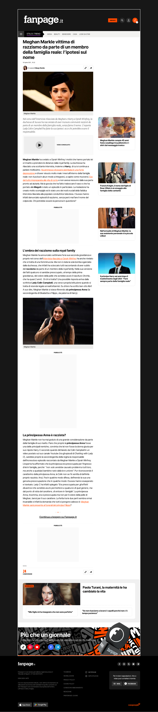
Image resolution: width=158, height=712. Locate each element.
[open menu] (21, 34)
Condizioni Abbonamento (73, 688)
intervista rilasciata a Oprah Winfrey (59, 258)
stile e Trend (33, 34)
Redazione (67, 692)
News (25, 566)
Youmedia (67, 672)
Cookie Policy (69, 684)
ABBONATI (113, 20)
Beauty (57, 34)
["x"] (44, 647)
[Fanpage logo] (40, 20)
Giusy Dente (40, 68)
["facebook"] (51, 647)
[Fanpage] (26, 664)
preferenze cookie (71, 695)
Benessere (66, 34)
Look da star (84, 34)
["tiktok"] (23, 647)
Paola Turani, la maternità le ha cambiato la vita (105, 589)
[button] (91, 68)
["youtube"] (37, 647)
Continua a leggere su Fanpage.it (58, 516)
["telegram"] (58, 647)
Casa (75, 34)
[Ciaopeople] (134, 705)
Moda (49, 34)
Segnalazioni (69, 676)
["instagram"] (30, 647)
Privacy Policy (69, 680)
